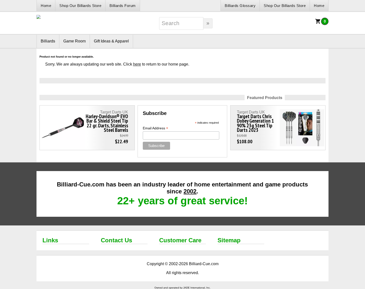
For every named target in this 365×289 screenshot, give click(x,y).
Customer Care (180, 240)
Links (50, 240)
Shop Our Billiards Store (80, 5)
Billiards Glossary (240, 5)
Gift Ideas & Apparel (111, 41)
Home (46, 5)
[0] (318, 23)
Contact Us (116, 240)
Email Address (155, 128)
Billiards (48, 41)
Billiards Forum (123, 5)
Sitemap (229, 240)
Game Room (74, 41)
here (137, 64)
